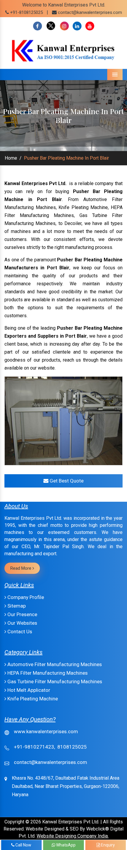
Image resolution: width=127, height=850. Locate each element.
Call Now (22, 845)
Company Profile (25, 597)
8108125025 (72, 747)
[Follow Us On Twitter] (51, 26)
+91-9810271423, (34, 747)
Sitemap (16, 606)
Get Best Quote (66, 481)
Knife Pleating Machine (32, 699)
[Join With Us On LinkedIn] (77, 26)
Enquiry (107, 845)
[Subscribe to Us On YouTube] (89, 26)
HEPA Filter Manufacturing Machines (47, 673)
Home (11, 158)
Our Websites (21, 623)
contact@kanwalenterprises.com (90, 12)
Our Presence (21, 614)
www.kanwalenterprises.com (46, 731)
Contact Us (19, 631)
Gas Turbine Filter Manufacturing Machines (54, 681)
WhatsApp (65, 845)
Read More (21, 568)
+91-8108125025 (26, 12)
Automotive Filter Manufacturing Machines (54, 664)
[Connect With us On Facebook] (37, 26)
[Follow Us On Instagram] (64, 26)
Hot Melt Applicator (28, 690)
